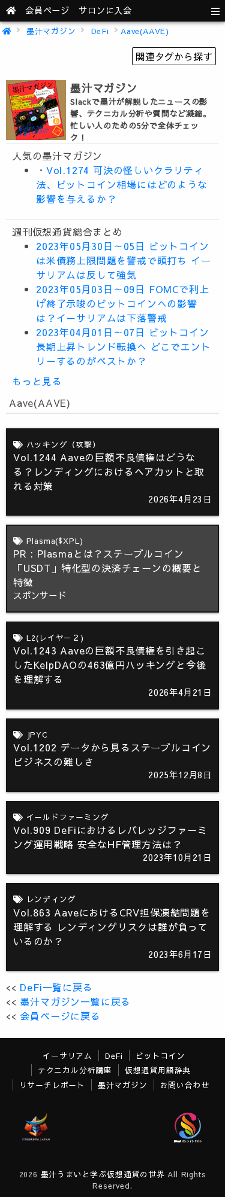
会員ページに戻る (60, 1015)
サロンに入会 (105, 10)
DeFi (100, 31)
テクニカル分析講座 (75, 1070)
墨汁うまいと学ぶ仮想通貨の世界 (103, 1174)
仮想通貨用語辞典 (158, 1070)
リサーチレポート (52, 1085)
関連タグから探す (174, 56)
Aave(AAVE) (145, 31)
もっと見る (37, 381)
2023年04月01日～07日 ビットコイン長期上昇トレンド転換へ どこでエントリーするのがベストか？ (123, 346)
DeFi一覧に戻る (56, 987)
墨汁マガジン (51, 31)
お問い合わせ (185, 1085)
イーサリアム (67, 1055)
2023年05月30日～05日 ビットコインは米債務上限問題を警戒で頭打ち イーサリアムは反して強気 (123, 260)
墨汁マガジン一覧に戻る (75, 1001)
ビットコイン (160, 1055)
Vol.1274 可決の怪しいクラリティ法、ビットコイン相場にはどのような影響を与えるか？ (122, 184)
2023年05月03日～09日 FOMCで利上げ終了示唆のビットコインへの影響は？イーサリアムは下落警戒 (122, 303)
